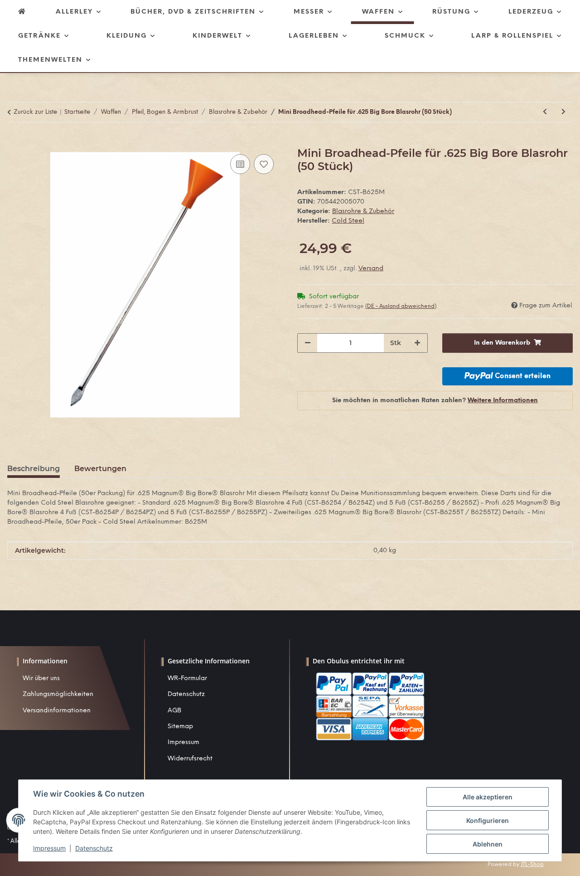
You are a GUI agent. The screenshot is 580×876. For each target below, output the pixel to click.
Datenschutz (186, 694)
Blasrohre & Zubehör (363, 211)
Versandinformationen (57, 710)
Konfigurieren (487, 820)
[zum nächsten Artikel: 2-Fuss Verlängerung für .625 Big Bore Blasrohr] (563, 112)
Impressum (183, 742)
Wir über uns (41, 678)
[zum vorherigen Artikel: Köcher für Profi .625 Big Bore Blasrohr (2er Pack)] (545, 112)
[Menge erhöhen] (417, 343)
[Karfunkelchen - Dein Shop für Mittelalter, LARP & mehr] (22, 12)
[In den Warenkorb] (14, 142)
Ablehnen (488, 844)
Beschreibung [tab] (33, 468)
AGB (174, 710)
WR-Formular (187, 678)
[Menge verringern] (308, 343)
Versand (370, 268)
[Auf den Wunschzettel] (264, 164)
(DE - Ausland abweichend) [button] (400, 306)
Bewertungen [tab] (100, 468)
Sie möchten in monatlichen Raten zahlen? (435, 400)
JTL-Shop (532, 864)
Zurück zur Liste (35, 112)
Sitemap (180, 726)
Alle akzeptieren (487, 797)
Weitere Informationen (503, 400)
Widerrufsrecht (190, 758)
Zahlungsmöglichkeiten (58, 694)
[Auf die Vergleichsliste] (240, 164)
